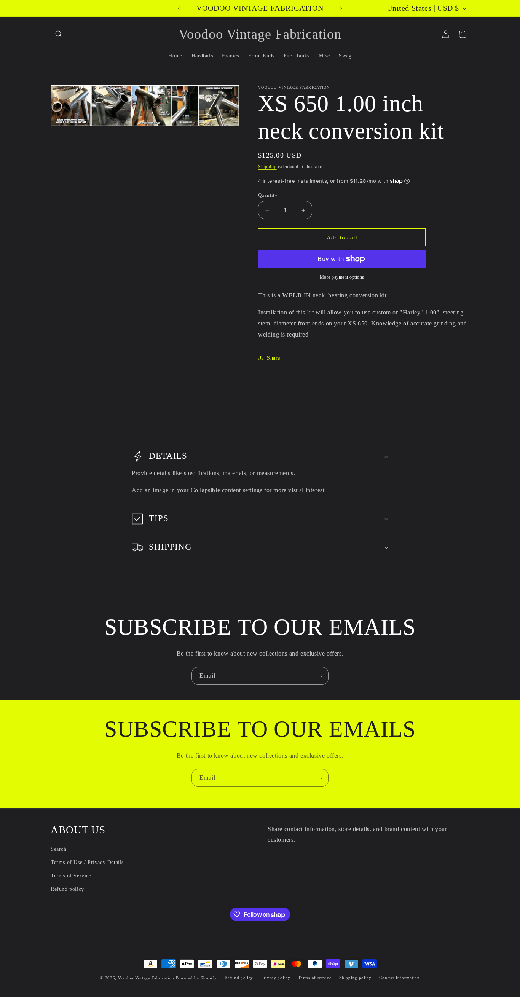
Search (59, 849)
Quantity (268, 195)
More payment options (342, 277)
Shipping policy (355, 977)
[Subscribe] (319, 676)
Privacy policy (275, 977)
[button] (59, 34)
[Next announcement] (341, 8)
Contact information (399, 977)
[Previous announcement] (179, 8)
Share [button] (273, 358)
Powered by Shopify (196, 978)
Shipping (267, 166)
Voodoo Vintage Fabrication (146, 978)
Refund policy (67, 889)
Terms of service (314, 977)
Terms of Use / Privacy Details (87, 862)
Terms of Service (71, 876)
